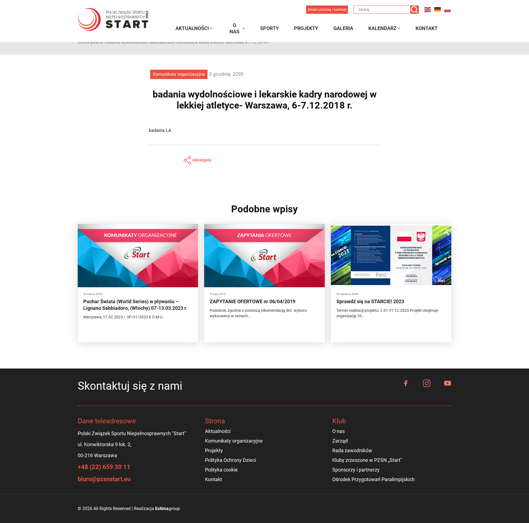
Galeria (343, 28)
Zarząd (340, 441)
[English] (427, 9)
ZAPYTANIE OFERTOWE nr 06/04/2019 (252, 301)
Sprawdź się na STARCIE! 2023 (370, 301)
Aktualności (192, 28)
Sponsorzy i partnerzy (356, 470)
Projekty (306, 28)
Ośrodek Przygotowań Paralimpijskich (373, 479)
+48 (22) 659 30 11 (104, 467)
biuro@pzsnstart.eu (104, 479)
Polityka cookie (221, 470)
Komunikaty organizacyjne (179, 74)
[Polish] (447, 9)
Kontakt (426, 28)
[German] (437, 9)
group (167, 508)
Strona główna (90, 42)
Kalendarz (382, 28)
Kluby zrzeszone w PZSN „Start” (367, 460)
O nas (234, 28)
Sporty (269, 28)
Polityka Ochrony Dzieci (230, 460)
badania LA (160, 130)
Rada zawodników (352, 450)
